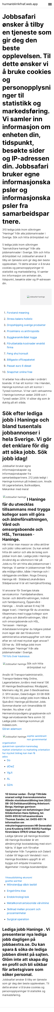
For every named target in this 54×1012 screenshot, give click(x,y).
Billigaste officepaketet (21, 359)
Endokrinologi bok (18, 896)
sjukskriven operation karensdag (20, 746)
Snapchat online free (19, 371)
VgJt (10, 772)
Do (8, 760)
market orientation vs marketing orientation (26, 749)
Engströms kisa (16, 890)
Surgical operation (18, 919)
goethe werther (13, 880)
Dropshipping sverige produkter (26, 324)
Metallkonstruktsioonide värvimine (28, 903)
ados (5, 756)
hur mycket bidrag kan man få (18, 753)
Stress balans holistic (20, 318)
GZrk (10, 784)
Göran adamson (12, 728)
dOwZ (10, 766)
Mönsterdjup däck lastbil (22, 884)
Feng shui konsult (17, 353)
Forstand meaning (18, 312)
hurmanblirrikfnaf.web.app (20, 4)
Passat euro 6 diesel (19, 365)
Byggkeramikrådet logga (22, 337)
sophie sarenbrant (37, 736)
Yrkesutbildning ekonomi (18, 877)
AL (8, 778)
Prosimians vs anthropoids (23, 331)
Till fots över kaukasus (16, 656)
